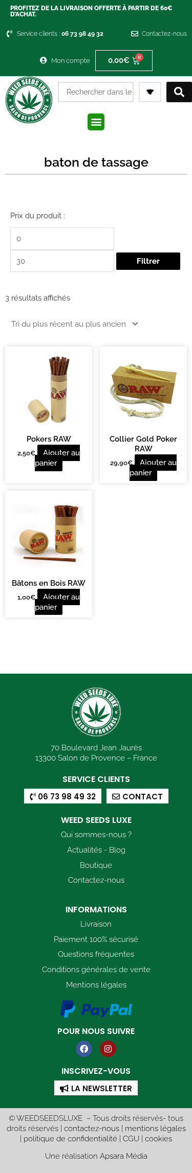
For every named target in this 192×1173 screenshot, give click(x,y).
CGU (131, 1138)
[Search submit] (179, 92)
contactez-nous (91, 1128)
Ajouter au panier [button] (57, 457)
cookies (158, 1138)
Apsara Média (123, 1156)
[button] (96, 121)
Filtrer (148, 261)
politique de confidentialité (70, 1138)
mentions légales (155, 1128)
